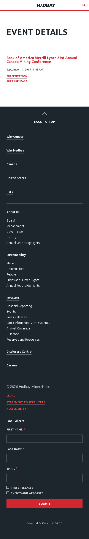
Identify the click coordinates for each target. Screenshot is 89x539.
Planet (10, 263)
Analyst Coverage (18, 328)
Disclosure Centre (19, 351)
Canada (11, 164)
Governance (14, 231)
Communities (15, 269)
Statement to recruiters (25, 402)
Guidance (12, 334)
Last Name (14, 449)
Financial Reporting (19, 306)
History (11, 237)
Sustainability (16, 255)
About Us (12, 212)
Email (10, 468)
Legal (10, 395)
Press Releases (16, 317)
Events (11, 311)
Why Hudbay (15, 150)
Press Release (16, 81)
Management (15, 226)
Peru (9, 191)
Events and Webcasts (27, 493)
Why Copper (15, 136)
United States (16, 178)
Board (10, 220)
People (11, 274)
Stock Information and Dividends (28, 323)
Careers (11, 365)
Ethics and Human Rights (22, 280)
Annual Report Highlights (23, 243)
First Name (14, 429)
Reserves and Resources (23, 339)
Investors (12, 297)
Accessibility (16, 408)
